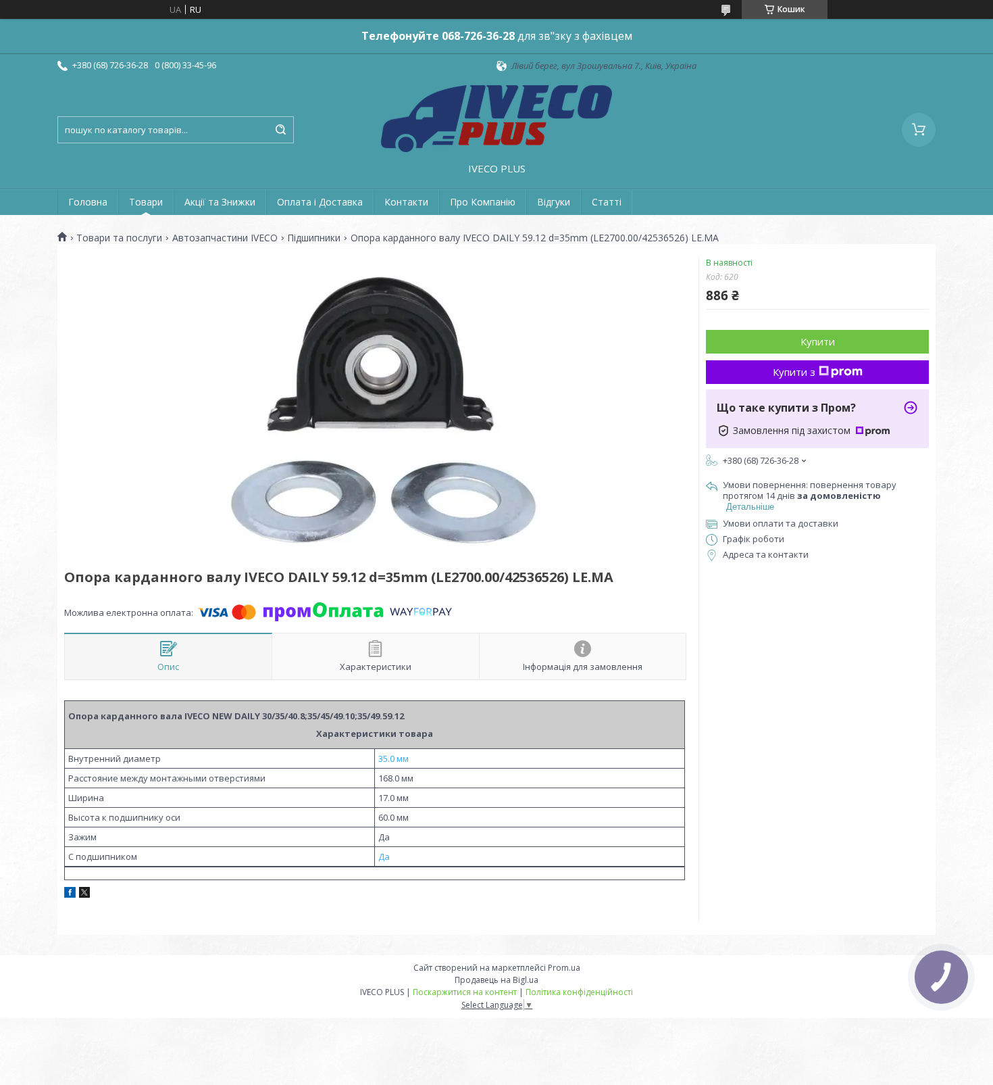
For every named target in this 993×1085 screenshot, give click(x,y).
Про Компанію (482, 201)
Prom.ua (564, 967)
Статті (606, 201)
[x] (84, 894)
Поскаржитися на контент (465, 992)
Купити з (794, 372)
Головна (87, 201)
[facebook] (70, 894)
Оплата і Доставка (320, 201)
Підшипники (313, 238)
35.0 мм (393, 758)
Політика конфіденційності (579, 992)
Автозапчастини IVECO (225, 238)
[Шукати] (280, 129)
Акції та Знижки (219, 201)
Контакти (406, 201)
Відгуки (553, 201)
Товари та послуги (119, 238)
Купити (817, 341)
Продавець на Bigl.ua (496, 980)
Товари (146, 201)
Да (384, 856)
